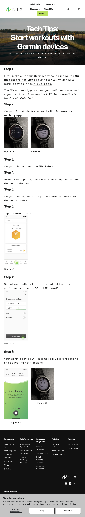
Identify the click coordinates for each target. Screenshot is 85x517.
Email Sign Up (9, 445)
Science (34, 9)
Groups (50, 4)
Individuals (35, 4)
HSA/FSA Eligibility (8, 456)
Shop (41, 13)
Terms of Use (58, 451)
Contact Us (73, 444)
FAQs (6, 465)
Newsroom (73, 448)
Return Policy (58, 455)
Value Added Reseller (26, 452)
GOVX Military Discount (40, 459)
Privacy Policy (55, 445)
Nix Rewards (42, 453)
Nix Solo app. (42, 84)
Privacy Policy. (69, 504)
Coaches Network (40, 467)
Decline (68, 511)
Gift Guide (9, 461)
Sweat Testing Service (23, 460)
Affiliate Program (40, 448)
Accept (41, 511)
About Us (48, 9)
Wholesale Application (25, 445)
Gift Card (8, 469)
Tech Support (10, 451)
